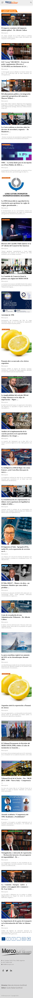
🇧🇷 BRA (12, 44)
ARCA (3, 413)
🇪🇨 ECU (24, 518)
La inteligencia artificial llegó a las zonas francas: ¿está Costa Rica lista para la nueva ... (15, 470)
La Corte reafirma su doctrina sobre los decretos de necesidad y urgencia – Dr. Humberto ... (15, 129)
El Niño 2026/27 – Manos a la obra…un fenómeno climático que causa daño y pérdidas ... (15, 585)
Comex (4, 80)
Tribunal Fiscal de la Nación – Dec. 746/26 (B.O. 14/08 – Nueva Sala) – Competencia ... (16, 780)
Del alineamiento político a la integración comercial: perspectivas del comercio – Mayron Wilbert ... (15, 96)
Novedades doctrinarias (15, 114)
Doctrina (4, 114)
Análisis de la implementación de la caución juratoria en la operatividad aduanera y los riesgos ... (14, 434)
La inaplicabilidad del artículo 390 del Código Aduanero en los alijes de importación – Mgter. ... (14, 397)
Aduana (4, 762)
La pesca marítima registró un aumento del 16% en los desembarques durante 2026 (15, 657)
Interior (4, 633)
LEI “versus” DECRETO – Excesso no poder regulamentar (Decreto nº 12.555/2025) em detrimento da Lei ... (15, 64)
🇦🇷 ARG (19, 14)
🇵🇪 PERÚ (18, 80)
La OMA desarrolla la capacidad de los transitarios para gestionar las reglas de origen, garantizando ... (15, 203)
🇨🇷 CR (12, 450)
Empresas (5, 565)
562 (23, 939)
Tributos (13, 14)
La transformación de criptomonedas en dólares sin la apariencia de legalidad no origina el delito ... (15, 502)
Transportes (5, 44)
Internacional (6, 14)
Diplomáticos (5, 219)
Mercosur (5, 260)
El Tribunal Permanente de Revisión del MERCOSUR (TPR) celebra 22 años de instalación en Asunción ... (15, 745)
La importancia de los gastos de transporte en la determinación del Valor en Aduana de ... (16, 923)
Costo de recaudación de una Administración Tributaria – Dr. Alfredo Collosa (15, 617)
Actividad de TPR (7, 315)
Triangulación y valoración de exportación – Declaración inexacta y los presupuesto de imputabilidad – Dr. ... (16, 855)
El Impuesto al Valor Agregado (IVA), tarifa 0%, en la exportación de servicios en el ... (15, 549)
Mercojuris (4, 33)
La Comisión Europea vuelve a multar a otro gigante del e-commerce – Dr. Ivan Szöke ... (15, 887)
